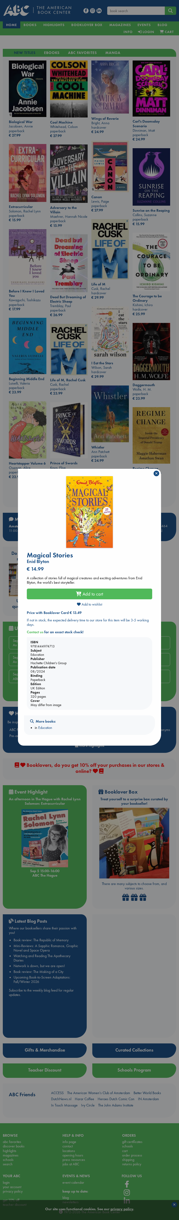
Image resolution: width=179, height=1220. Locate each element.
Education (45, 727)
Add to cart (92, 594)
